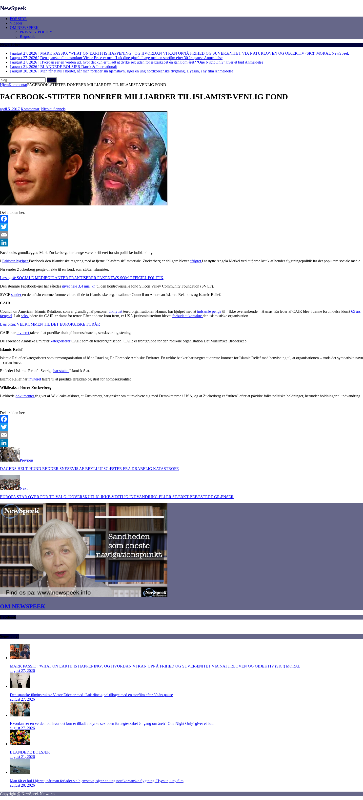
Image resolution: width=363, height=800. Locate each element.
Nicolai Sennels (53, 109)
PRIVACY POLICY (36, 32)
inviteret (23, 333)
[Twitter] (181, 227)
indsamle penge (209, 311)
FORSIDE (18, 19)
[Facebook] (181, 219)
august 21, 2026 (22, 757)
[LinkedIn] (181, 242)
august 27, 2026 (22, 670)
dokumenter (25, 396)
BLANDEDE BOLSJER (30, 752)
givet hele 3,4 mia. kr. (79, 286)
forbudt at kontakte (187, 316)
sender (16, 294)
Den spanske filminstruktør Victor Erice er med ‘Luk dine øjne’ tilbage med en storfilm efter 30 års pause (91, 695)
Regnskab (27, 36)
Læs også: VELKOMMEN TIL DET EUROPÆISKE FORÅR (50, 324)
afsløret (196, 261)
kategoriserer (60, 341)
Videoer (16, 23)
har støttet (61, 371)
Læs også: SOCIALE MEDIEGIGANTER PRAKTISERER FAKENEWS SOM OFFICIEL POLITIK (81, 278)
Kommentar (30, 109)
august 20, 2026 (22, 785)
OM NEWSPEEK (24, 27)
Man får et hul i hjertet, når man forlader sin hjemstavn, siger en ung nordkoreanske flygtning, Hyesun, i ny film (96, 781)
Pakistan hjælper (15, 261)
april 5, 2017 (10, 109)
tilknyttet (116, 311)
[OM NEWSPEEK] (83, 596)
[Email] (181, 235)
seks (25, 316)
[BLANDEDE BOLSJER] (20, 744)
